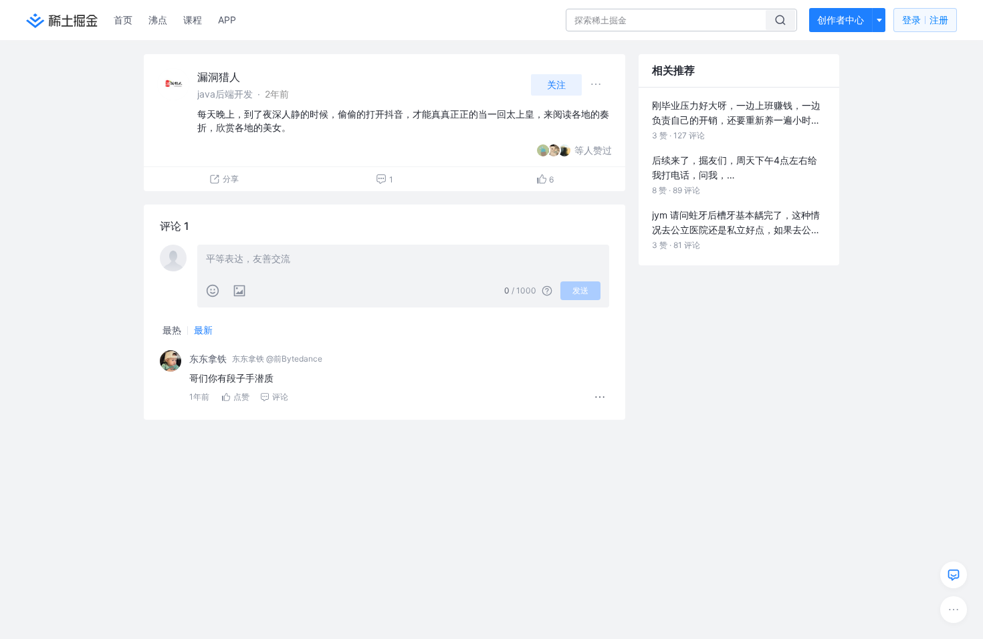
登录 (925, 19)
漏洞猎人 (218, 77)
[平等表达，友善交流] (403, 260)
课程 (192, 19)
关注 (556, 84)
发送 (580, 290)
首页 (123, 19)
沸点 (157, 19)
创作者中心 (840, 19)
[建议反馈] (953, 574)
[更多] (953, 609)
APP (227, 19)
